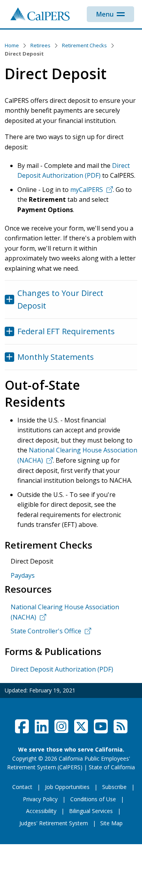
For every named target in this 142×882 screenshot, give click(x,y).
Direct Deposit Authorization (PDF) (62, 669)
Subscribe (114, 787)
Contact (22, 787)
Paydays (23, 575)
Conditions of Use (93, 799)
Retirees (40, 45)
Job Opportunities (67, 787)
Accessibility (41, 811)
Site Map (111, 823)
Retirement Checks (84, 45)
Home (12, 45)
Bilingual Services (91, 811)
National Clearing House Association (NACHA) (65, 612)
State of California (112, 767)
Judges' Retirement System (53, 823)
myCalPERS (86, 189)
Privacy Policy (40, 799)
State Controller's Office (46, 631)
